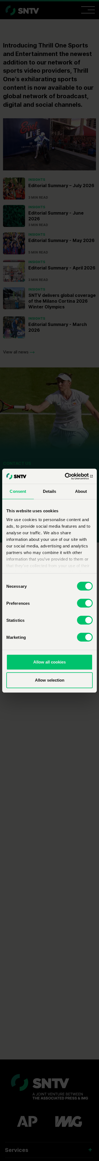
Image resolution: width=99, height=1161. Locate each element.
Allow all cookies (49, 662)
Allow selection (49, 680)
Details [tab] (49, 491)
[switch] (85, 603)
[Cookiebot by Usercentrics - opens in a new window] (70, 476)
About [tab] (81, 491)
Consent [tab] (18, 491)
